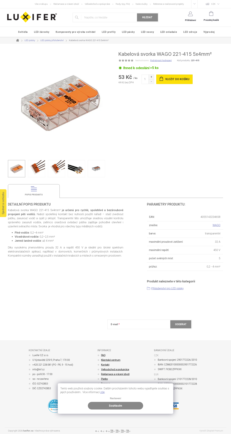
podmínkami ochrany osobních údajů (160, 332)
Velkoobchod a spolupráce (97, 4)
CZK (213, 4)
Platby (104, 379)
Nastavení (115, 398)
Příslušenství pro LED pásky (167, 288)
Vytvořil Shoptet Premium (211, 430)
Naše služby (141, 4)
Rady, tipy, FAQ (123, 4)
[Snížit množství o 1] (151, 81)
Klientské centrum (110, 360)
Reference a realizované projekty (168, 4)
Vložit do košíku (177, 79)
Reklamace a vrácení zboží (66, 4)
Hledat (147, 17)
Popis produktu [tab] (34, 195)
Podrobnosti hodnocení (161, 60)
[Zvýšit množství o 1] (151, 77)
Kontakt (105, 364)
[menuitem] (23, 32)
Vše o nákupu (41, 4)
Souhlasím (115, 405)
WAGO (216, 225)
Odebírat (181, 324)
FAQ (103, 355)
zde (102, 392)
